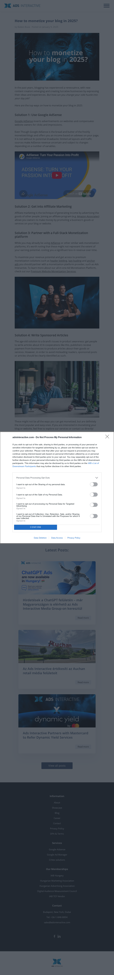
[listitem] (57, 477)
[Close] (108, 437)
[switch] (94, 484)
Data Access (57, 538)
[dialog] (57, 487)
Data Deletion (40, 538)
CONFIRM (35, 527)
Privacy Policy (73, 538)
